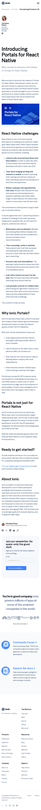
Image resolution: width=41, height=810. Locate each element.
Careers (4, 778)
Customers (5, 771)
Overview (24, 714)
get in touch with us (23, 466)
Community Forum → (25, 642)
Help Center (25, 767)
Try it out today (7, 466)
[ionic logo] (6, 3)
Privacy (4, 782)
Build (23, 717)
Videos (23, 757)
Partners (24, 771)
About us (5, 767)
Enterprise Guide (27, 778)
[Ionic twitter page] (2, 805)
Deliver (23, 724)
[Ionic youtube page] (17, 805)
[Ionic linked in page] (13, 805)
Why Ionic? (25, 728)
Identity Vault (6, 750)
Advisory (24, 775)
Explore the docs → (24, 668)
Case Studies (25, 753)
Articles (15, 9)
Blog (22, 742)
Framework (5, 739)
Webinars (24, 750)
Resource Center (27, 739)
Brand (4, 775)
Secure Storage (7, 753)
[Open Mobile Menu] (38, 3)
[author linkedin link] (2, 33)
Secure (23, 721)
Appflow (4, 746)
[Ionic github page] (6, 806)
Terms (29, 795)
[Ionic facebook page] (10, 806)
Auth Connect (6, 757)
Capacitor (5, 742)
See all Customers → (20, 624)
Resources (6, 9)
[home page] (6, 709)
